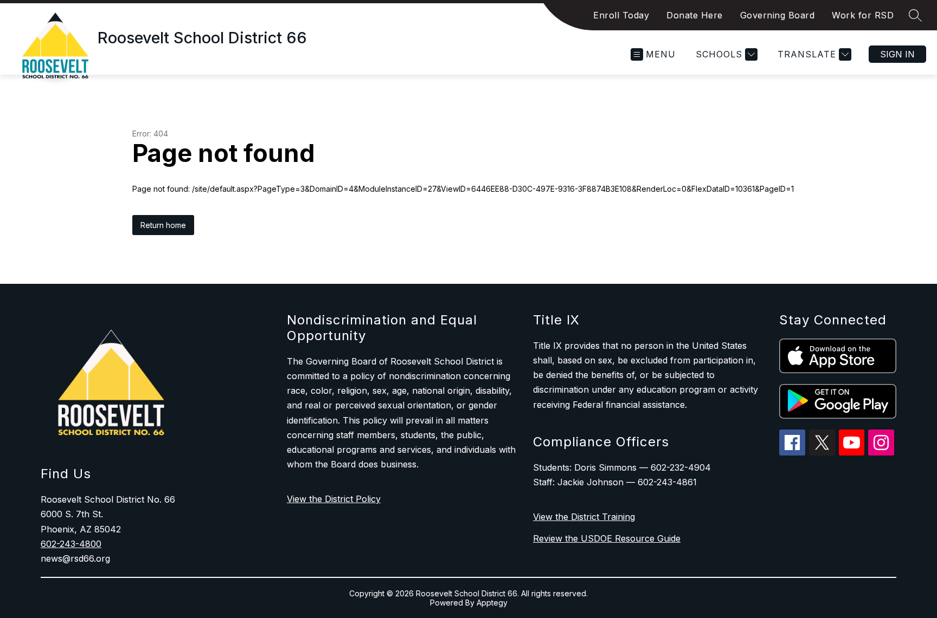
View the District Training (584, 516)
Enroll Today (621, 15)
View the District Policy (334, 498)
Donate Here (694, 15)
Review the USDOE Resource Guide (607, 538)
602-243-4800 (71, 543)
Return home (163, 225)
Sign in (897, 54)
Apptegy (492, 602)
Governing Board (777, 15)
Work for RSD (863, 15)
